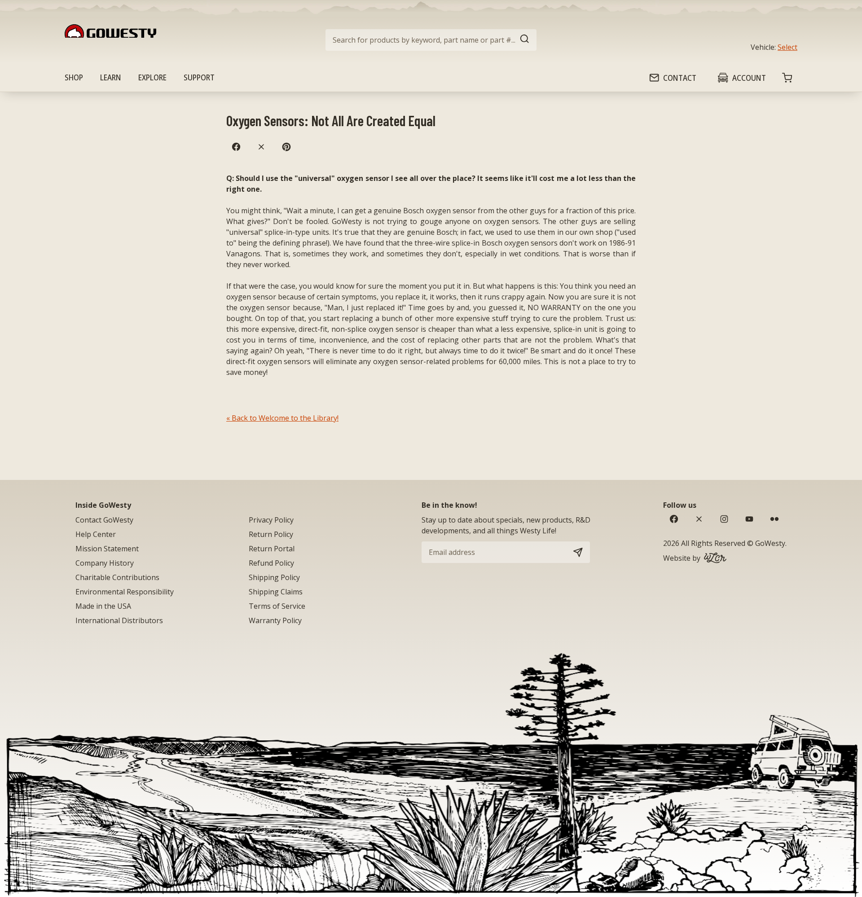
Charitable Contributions (117, 577)
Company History (104, 563)
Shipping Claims (276, 592)
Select (787, 47)
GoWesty (770, 543)
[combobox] (431, 40)
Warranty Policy (275, 620)
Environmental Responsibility (124, 592)
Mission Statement (107, 549)
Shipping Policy (274, 577)
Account (749, 77)
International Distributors (119, 620)
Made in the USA (103, 606)
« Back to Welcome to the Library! (282, 418)
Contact (679, 77)
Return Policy (271, 534)
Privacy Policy (271, 520)
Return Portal (272, 549)
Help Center (95, 534)
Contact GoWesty (104, 520)
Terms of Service (277, 606)
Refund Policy (271, 563)
